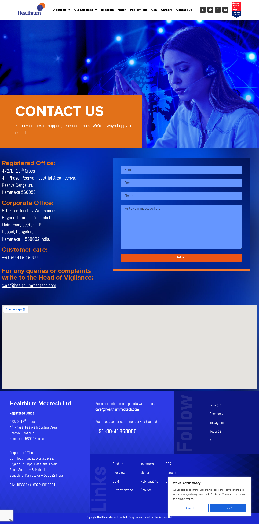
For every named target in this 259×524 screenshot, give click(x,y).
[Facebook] (210, 10)
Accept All (228, 508)
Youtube (215, 431)
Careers (166, 10)
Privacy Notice (122, 489)
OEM (115, 481)
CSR (154, 10)
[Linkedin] (203, 10)
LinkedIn (215, 405)
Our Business (83, 10)
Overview (118, 472)
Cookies (146, 489)
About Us (60, 10)
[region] (209, 496)
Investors (107, 10)
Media (122, 10)
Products (118, 463)
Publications (139, 10)
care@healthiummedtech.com (29, 285)
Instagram (217, 422)
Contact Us (184, 10)
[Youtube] (225, 10)
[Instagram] (218, 10)
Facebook (216, 413)
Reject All (190, 508)
